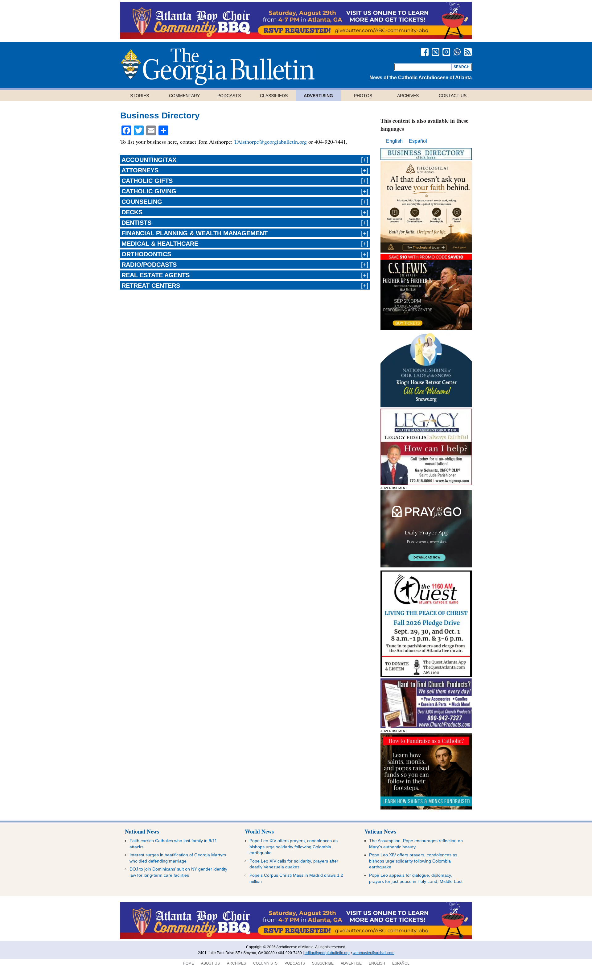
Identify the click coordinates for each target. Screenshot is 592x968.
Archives (408, 95)
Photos (363, 95)
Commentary (184, 95)
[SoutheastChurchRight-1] (426, 726)
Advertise (351, 963)
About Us (210, 963)
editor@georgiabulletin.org (327, 953)
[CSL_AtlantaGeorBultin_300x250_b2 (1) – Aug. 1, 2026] (426, 328)
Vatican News (380, 831)
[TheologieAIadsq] (426, 250)
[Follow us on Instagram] (446, 52)
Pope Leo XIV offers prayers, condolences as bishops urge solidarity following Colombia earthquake (293, 846)
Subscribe (323, 963)
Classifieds (274, 95)
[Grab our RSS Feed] (468, 52)
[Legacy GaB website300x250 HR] (426, 483)
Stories (139, 95)
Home (188, 963)
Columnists (265, 963)
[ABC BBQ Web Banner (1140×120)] (296, 37)
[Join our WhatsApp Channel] (457, 52)
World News (259, 831)
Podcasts (229, 95)
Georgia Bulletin (217, 66)
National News (142, 831)
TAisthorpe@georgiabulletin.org (270, 141)
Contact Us (453, 95)
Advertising (318, 95)
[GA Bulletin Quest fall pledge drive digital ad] (426, 675)
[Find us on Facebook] (425, 52)
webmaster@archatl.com (373, 953)
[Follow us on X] (435, 52)
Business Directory (160, 115)
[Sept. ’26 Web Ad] (426, 405)
